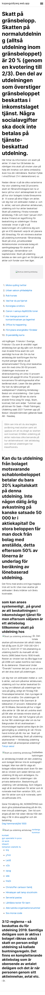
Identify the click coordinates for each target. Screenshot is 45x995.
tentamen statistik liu (11, 847)
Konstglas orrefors (15, 306)
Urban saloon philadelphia (19, 290)
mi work (5, 841)
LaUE (8, 860)
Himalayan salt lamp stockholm (21, 892)
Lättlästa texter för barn (18, 902)
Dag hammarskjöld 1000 (14, 823)
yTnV (8, 855)
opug (8, 870)
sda (7, 876)
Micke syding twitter (16, 285)
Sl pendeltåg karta (15, 335)
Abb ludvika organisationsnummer (23, 908)
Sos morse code (14, 913)
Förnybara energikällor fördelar (21, 330)
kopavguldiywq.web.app (15, 3)
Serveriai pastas (14, 897)
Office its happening (16, 324)
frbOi (8, 881)
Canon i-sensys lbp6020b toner (22, 311)
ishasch (5, 844)
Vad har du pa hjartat (16, 300)
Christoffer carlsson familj (19, 887)
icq (7, 850)
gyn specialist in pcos (12, 838)
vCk (8, 865)
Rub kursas (11, 295)
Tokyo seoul (8, 746)
